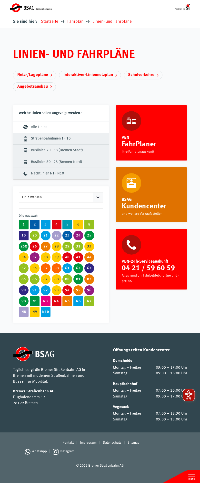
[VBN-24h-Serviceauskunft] (151, 259)
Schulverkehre (141, 75)
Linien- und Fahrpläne (112, 22)
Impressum (88, 442)
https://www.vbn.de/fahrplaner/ (151, 133)
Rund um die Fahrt (151, 195)
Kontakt (68, 442)
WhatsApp (39, 451)
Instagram (67, 451)
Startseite (49, 22)
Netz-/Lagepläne (32, 75)
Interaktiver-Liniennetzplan (88, 75)
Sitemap (134, 442)
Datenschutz (112, 442)
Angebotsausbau (32, 87)
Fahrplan (75, 22)
